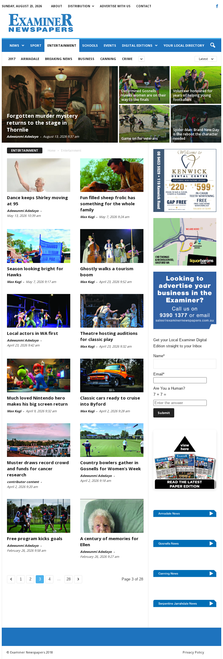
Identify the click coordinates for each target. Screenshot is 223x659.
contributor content (23, 482)
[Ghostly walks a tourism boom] (111, 246)
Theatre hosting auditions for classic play (109, 336)
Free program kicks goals (34, 538)
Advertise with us (115, 6)
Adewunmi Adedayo (22, 136)
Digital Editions (137, 45)
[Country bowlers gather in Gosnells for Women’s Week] (111, 440)
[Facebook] (216, 6)
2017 (11, 59)
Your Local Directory (183, 45)
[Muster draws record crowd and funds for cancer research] (38, 440)
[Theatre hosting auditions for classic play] (111, 311)
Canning (108, 59)
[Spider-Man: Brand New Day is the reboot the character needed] (196, 124)
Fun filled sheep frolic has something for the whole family (107, 204)
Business (86, 59)
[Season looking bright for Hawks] (38, 246)
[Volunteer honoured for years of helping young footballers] (196, 85)
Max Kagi (87, 217)
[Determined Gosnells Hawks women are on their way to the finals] (144, 85)
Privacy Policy (193, 652)
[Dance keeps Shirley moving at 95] (38, 175)
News (14, 45)
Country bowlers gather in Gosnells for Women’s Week (110, 465)
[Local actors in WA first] (38, 311)
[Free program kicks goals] (38, 516)
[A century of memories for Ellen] (111, 516)
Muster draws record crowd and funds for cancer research (38, 469)
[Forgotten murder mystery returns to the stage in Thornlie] (60, 105)
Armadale (30, 59)
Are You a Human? (169, 391)
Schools (90, 45)
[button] (212, 45)
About (56, 6)
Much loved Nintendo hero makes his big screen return (37, 401)
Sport (36, 45)
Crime (127, 59)
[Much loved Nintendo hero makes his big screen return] (38, 375)
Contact (143, 6)
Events (110, 45)
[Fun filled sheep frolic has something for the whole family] (111, 175)
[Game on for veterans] (144, 124)
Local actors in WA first (32, 333)
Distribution (79, 6)
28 (68, 579)
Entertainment (61, 45)
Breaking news (58, 59)
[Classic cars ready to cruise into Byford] (111, 375)
